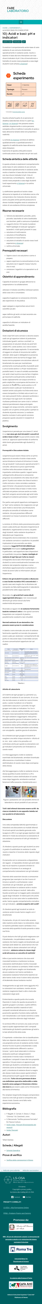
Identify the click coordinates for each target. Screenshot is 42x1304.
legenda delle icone (19, 112)
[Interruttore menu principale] (21, 22)
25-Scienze (13, 124)
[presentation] (16, 385)
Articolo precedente (10, 1170)
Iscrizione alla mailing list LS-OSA (22, 1192)
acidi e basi (7, 42)
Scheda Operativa (13, 1150)
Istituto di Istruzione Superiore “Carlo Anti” (21, 1295)
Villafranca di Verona (21, 1297)
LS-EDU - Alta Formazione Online (16, 1208)
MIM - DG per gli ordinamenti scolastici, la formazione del (21, 1236)
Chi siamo (21, 1187)
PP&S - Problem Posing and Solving (17, 1213)
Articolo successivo (32, 1170)
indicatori (17, 42)
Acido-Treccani (12, 1130)
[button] (2, 10)
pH (24, 42)
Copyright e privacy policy (22, 1189)
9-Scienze (23, 64)
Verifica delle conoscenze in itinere (19, 1160)
